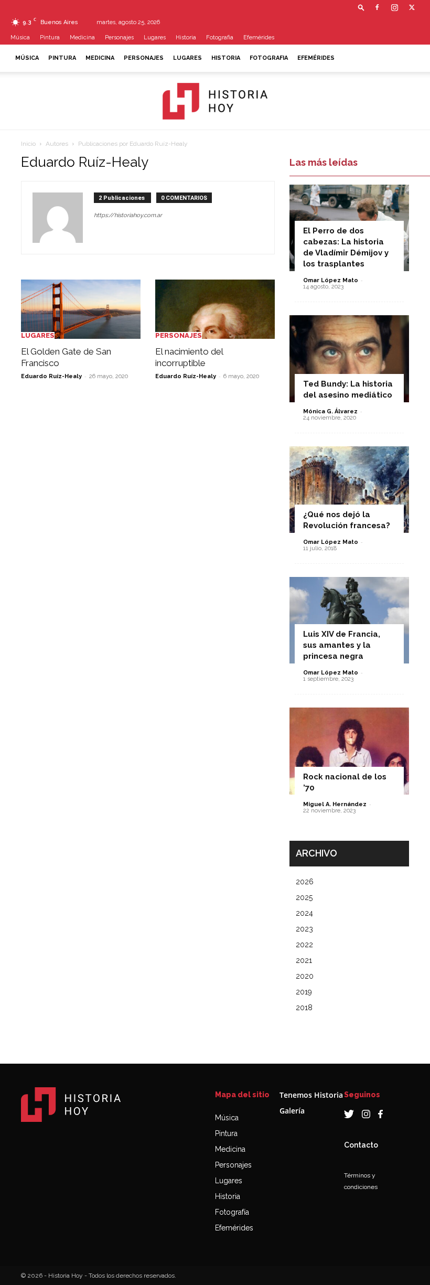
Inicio (28, 143)
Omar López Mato (330, 280)
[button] (361, 7)
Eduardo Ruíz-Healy (51, 376)
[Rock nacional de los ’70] (349, 751)
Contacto (361, 1145)
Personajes (119, 37)
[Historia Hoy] (215, 101)
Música (20, 37)
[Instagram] (394, 7)
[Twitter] (412, 7)
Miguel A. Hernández (335, 804)
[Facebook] (377, 7)
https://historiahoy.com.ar (128, 215)
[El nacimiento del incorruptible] (215, 309)
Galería (292, 1111)
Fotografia (219, 37)
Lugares (155, 37)
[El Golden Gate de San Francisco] (81, 309)
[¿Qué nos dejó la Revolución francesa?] (349, 489)
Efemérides (258, 37)
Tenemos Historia (311, 1095)
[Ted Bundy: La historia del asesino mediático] (349, 358)
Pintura (50, 37)
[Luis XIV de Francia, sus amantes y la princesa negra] (349, 620)
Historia (186, 37)
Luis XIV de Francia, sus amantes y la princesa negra (341, 645)
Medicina (82, 37)
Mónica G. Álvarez (330, 411)
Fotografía (232, 1212)
